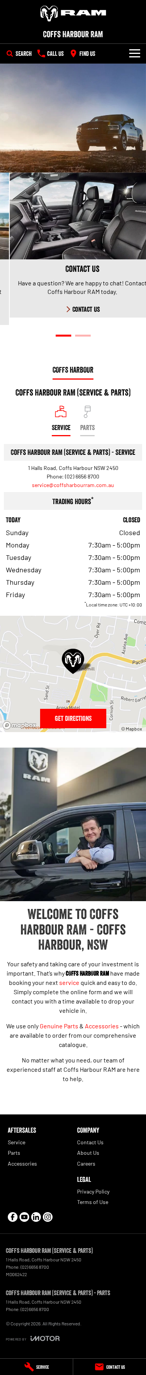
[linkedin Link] (36, 1217)
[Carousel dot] (63, 336)
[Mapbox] (21, 725)
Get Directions (73, 718)
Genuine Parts (59, 1026)
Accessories (102, 1026)
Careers (86, 1163)
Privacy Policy (93, 1191)
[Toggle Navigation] (134, 53)
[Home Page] (73, 13)
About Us (88, 1152)
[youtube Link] (24, 1217)
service (69, 982)
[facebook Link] (13, 1217)
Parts (14, 1152)
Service (16, 1142)
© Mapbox (131, 728)
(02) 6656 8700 (82, 476)
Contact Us (90, 1142)
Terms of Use (92, 1202)
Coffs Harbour (73, 370)
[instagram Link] (48, 1217)
